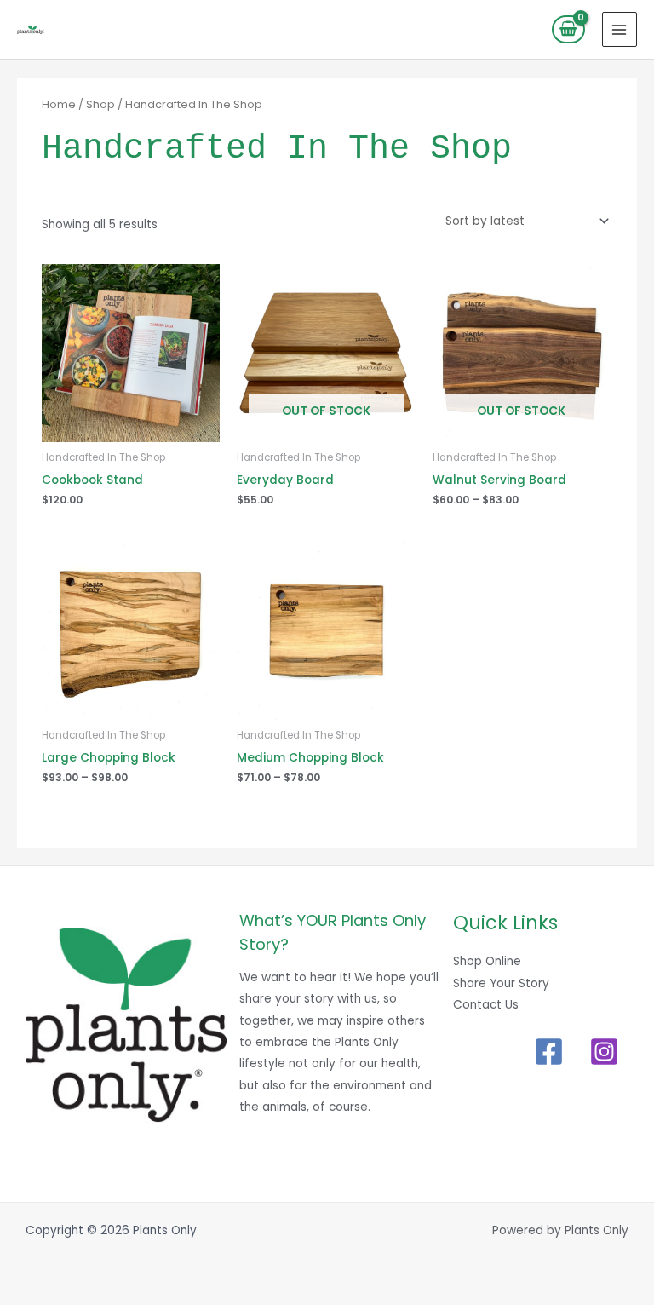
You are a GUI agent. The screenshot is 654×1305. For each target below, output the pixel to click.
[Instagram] (604, 1051)
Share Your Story (501, 983)
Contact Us (486, 1005)
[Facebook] (549, 1051)
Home (59, 104)
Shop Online (487, 961)
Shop (100, 104)
